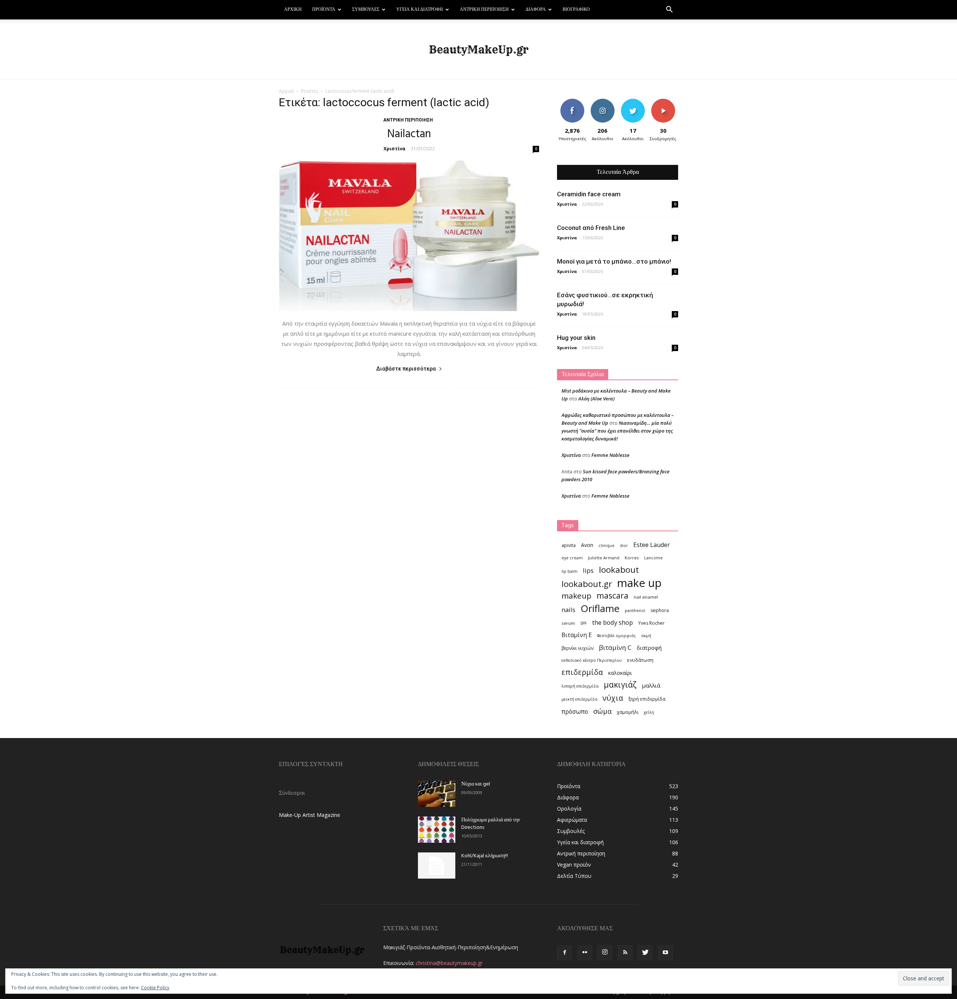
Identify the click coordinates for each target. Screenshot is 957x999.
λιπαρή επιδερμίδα (579, 686)
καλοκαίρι (620, 672)
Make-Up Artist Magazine (309, 814)
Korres (632, 557)
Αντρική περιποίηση (484, 9)
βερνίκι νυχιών (577, 648)
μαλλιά (651, 685)
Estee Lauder (651, 545)
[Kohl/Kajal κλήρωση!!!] (436, 865)
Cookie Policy (155, 987)
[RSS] (625, 952)
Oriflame (600, 608)
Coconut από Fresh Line (591, 227)
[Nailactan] (409, 235)
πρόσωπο (574, 712)
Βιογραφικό (576, 9)
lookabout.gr (586, 584)
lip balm (569, 571)
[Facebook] (564, 952)
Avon (587, 544)
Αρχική (293, 9)
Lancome (653, 557)
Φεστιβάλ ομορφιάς (616, 635)
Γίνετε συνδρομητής (665, 104)
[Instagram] (604, 952)
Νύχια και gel (475, 784)
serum (568, 623)
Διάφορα (536, 9)
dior (624, 545)
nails (568, 610)
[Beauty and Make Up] (478, 50)
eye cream (572, 557)
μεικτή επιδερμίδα (579, 699)
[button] (669, 10)
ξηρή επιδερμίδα (646, 699)
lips (588, 570)
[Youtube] (665, 952)
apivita (568, 545)
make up (639, 583)
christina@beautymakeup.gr (449, 962)
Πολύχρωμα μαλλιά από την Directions (490, 824)
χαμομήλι (627, 711)
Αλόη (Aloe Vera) (596, 398)
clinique (606, 545)
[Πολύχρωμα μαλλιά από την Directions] (436, 830)
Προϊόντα (323, 9)
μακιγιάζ (620, 684)
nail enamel (646, 597)
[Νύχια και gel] (436, 794)
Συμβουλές (365, 9)
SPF (583, 623)
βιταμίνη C (615, 647)
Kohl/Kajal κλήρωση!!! (484, 856)
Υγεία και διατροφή (419, 9)
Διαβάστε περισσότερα (406, 369)
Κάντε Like (572, 101)
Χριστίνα (395, 148)
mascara (612, 595)
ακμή (646, 635)
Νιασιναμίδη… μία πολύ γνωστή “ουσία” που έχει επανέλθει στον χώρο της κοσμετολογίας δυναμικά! (617, 430)
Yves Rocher (651, 623)
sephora (659, 610)
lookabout (619, 570)
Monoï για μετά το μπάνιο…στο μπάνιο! (614, 261)
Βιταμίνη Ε (576, 635)
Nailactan (409, 134)
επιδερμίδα (582, 672)
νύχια (613, 698)
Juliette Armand (603, 557)
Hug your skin (576, 337)
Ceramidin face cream (589, 194)
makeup (576, 596)
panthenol (635, 610)
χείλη (649, 712)
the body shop (612, 622)
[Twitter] (645, 952)
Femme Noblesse (610, 455)
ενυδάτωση (640, 660)
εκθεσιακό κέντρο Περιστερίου (591, 660)
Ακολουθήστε (603, 101)
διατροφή (649, 647)
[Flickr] (584, 952)
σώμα (602, 711)
